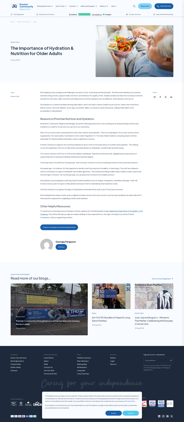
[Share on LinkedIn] (171, 97)
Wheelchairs (82, 367)
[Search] (134, 6)
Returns (113, 364)
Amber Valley (16, 367)
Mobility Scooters (84, 358)
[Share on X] (166, 97)
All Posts (61, 247)
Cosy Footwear (83, 374)
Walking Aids (82, 364)
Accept (113, 413)
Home (12, 21)
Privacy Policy (130, 401)
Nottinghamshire (17, 361)
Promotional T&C (50, 374)
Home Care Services (19, 358)
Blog (34, 21)
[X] (171, 416)
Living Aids (81, 370)
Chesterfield (16, 364)
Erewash (14, 370)
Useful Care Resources (24, 21)
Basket (113, 358)
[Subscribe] (171, 360)
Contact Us (48, 367)
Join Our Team (49, 370)
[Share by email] (154, 97)
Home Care (15, 96)
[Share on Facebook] (160, 97)
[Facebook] (167, 416)
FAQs (46, 364)
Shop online (145, 6)
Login (112, 361)
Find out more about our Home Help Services (59, 227)
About (46, 361)
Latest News (49, 358)
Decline (130, 413)
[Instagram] (163, 416)
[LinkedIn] (159, 416)
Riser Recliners (82, 361)
